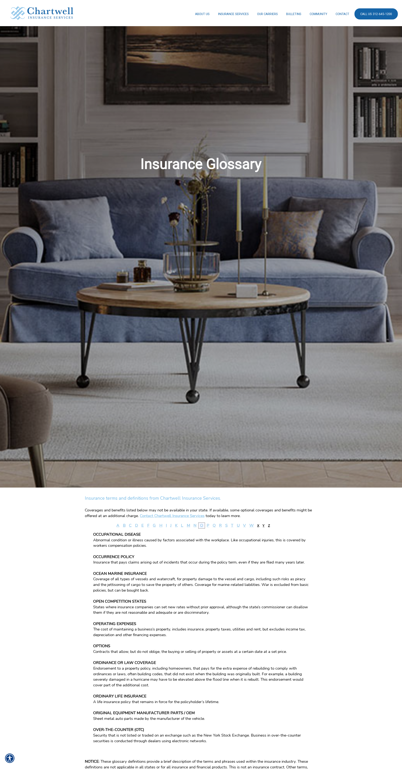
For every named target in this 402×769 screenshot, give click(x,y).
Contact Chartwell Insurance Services (172, 516)
